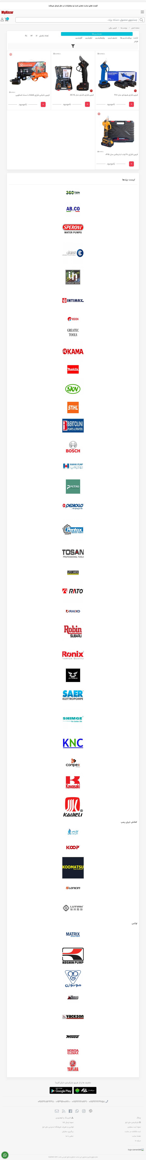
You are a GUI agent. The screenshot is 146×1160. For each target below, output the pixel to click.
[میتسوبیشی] (73, 998)
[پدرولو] (73, 507)
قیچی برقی (113, 28)
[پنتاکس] (73, 530)
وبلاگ (139, 1117)
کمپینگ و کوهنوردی (63, 1117)
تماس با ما (69, 1136)
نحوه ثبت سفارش (134, 1126)
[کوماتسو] (73, 868)
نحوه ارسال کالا (68, 1122)
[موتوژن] (73, 979)
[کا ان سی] (73, 743)
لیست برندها (128, 180)
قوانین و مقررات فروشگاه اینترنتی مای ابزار (57, 1126)
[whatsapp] (77, 1111)
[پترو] (73, 486)
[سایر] (73, 695)
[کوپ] (73, 847)
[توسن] (73, 554)
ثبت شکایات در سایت (133, 1131)
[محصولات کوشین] (73, 955)
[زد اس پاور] (73, 675)
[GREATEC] (73, 333)
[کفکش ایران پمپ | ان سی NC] (73, 832)
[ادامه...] (131, 104)
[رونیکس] (73, 655)
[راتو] (73, 591)
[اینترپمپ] (73, 277)
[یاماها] (73, 1065)
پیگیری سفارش (67, 1131)
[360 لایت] (73, 192)
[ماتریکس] (73, 935)
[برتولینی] (73, 426)
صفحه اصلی (135, 28)
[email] (56, 1111)
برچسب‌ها (124, 28)
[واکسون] (73, 1016)
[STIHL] (73, 407)
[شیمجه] (73, 719)
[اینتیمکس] (73, 300)
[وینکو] (73, 1036)
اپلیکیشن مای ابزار (132, 1122)
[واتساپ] (4, 1155)
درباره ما (138, 1140)
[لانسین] (73, 888)
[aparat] (90, 1111)
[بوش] (73, 446)
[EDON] (73, 319)
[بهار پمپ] (73, 466)
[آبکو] (73, 209)
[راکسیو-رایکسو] (73, 611)
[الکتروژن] (73, 253)
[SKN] (73, 389)
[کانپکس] (73, 763)
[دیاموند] (73, 573)
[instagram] (83, 1111)
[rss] (63, 1111)
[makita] (73, 370)
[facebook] (70, 1111)
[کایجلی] (73, 806)
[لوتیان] (73, 908)
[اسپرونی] (73, 229)
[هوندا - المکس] (73, 1052)
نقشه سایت (136, 1136)
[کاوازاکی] (73, 783)
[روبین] (73, 631)
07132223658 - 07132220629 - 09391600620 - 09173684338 (71, 1101)
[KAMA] (73, 351)
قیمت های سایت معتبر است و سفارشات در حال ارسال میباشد (73, 5)
